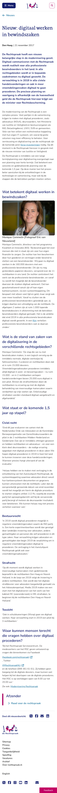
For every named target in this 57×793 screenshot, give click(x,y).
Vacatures (7, 758)
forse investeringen (30, 144)
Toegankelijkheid (11, 751)
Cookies (6, 748)
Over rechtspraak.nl (12, 764)
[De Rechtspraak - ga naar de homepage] (10, 730)
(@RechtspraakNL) (13, 665)
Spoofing (6, 754)
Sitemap (6, 741)
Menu (10, 5)
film (35, 320)
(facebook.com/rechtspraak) (17, 657)
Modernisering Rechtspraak (24, 686)
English (6, 773)
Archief (6, 761)
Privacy (6, 745)
